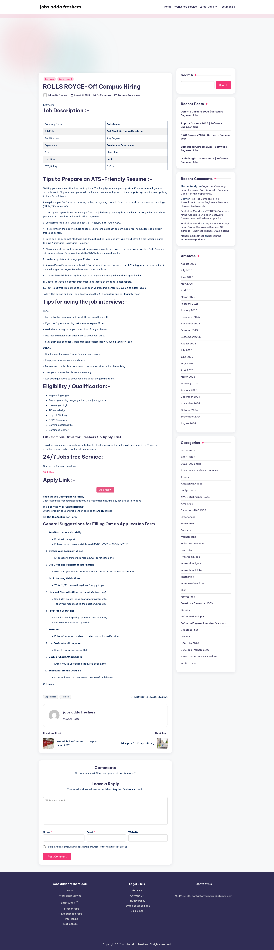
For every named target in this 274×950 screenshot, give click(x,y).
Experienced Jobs (71, 913)
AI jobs (185, 477)
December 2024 (190, 396)
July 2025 (186, 350)
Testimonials (70, 923)
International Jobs (191, 570)
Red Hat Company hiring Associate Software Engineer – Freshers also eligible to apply (204, 202)
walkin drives (188, 663)
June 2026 (187, 277)
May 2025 (187, 363)
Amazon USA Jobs (191, 483)
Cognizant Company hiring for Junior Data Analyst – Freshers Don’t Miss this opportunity (204, 190)
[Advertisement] (137, 40)
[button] (71, 718)
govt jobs (186, 550)
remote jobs (188, 596)
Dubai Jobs (193, 510)
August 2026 (188, 263)
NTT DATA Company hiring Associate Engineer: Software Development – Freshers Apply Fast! (205, 215)
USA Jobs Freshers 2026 (195, 649)
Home (70, 890)
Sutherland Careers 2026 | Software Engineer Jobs (204, 148)
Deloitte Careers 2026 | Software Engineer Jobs (202, 113)
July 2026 (186, 270)
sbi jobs (185, 610)
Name (47, 832)
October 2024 (189, 410)
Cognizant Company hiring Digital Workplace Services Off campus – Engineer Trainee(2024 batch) (205, 227)
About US (136, 890)
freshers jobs (188, 536)
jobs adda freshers (60, 7)
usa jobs (186, 636)
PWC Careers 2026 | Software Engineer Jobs (206, 136)
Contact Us (137, 895)
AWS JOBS (187, 503)
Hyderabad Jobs (190, 556)
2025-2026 (188, 457)
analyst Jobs (188, 490)
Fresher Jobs (71, 908)
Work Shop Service (70, 895)
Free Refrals (188, 523)
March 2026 (188, 297)
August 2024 (188, 423)
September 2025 (191, 336)
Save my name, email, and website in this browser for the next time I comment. (87, 846)
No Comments (104, 95)
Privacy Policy (137, 900)
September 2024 (191, 416)
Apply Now (105, 489)
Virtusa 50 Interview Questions (199, 656)
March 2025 (188, 376)
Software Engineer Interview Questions (204, 623)
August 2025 (188, 343)
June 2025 (187, 356)
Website (133, 832)
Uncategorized (189, 629)
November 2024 (190, 403)
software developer (192, 616)
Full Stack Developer (193, 543)
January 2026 (189, 310)
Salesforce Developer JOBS (197, 603)
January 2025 (189, 390)
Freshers (49, 79)
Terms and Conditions (137, 905)
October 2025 (189, 330)
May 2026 (187, 283)
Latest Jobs (68, 902)
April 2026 (187, 290)
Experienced (65, 79)
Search (187, 75)
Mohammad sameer (192, 235)
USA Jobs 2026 (190, 643)
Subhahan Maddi (190, 211)
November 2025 (190, 323)
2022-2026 (188, 450)
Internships (187, 576)
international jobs (191, 563)
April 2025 (187, 370)
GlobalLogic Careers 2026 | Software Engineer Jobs (204, 160)
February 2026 (189, 303)
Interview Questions (192, 583)
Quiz (183, 590)
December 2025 (190, 317)
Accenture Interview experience (199, 470)
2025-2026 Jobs (191, 463)
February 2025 (189, 383)
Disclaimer (137, 910)
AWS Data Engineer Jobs (195, 497)
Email (91, 832)
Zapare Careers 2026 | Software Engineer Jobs (201, 125)
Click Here (48, 472)
